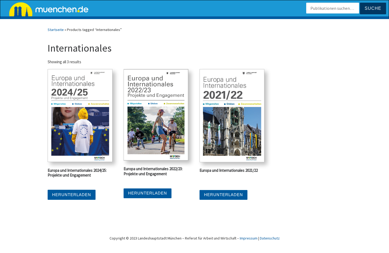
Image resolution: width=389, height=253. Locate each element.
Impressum (248, 238)
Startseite (56, 29)
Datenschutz (270, 238)
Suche (373, 8)
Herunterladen (71, 194)
